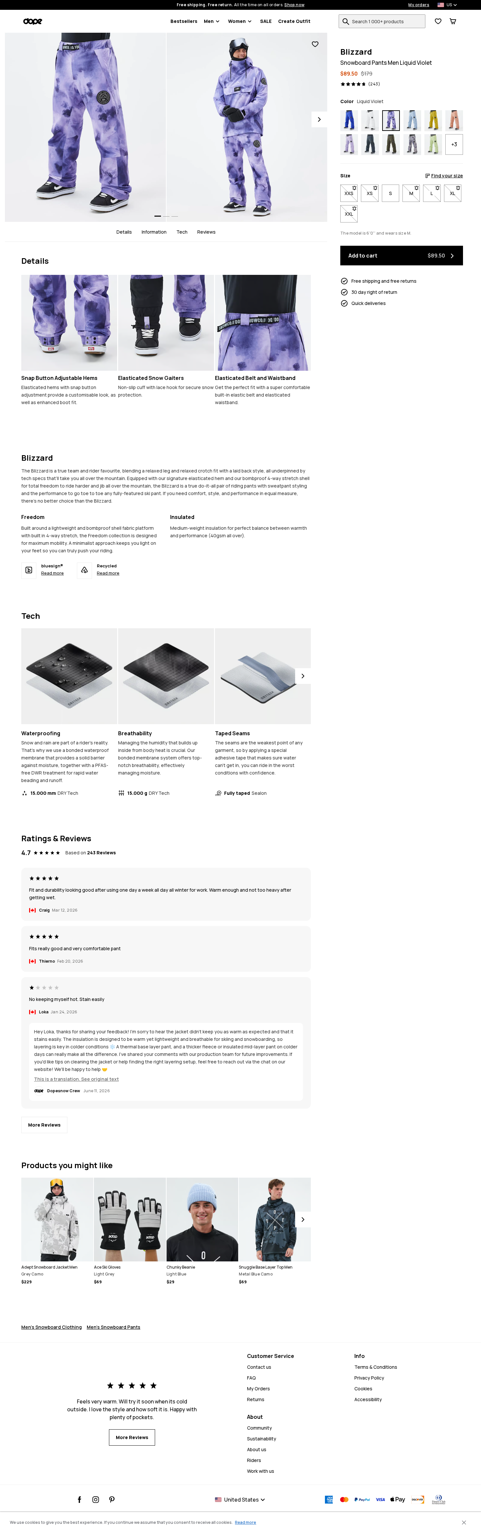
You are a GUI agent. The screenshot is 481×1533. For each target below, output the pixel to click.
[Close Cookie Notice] (464, 1522)
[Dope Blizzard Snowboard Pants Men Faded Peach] (454, 120)
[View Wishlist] (438, 21)
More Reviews (44, 1125)
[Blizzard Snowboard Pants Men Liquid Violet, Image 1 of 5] (85, 127)
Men (209, 21)
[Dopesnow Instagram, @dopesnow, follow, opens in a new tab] (95, 1499)
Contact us (259, 1367)
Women (237, 21)
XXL (351, 214)
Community (259, 1428)
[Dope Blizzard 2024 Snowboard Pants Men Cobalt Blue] (349, 120)
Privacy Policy (369, 1378)
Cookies (363, 1388)
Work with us (260, 1471)
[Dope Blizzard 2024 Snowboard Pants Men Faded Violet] (349, 144)
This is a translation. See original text (76, 1079)
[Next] (319, 119)
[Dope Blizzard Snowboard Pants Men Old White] (370, 120)
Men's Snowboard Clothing (51, 1327)
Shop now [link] (294, 5)
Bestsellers (183, 21)
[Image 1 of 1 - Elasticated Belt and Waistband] (263, 323)
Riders (254, 1460)
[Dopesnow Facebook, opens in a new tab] (79, 1499)
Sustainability (261, 1438)
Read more (52, 573)
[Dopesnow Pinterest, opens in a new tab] (111, 1499)
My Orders (258, 1388)
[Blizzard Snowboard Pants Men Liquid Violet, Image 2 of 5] (247, 127)
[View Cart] (452, 21)
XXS (351, 193)
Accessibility (368, 1399)
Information (154, 232)
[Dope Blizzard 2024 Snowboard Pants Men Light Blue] (412, 120)
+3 (454, 144)
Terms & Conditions (375, 1367)
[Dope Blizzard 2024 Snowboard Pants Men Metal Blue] (370, 144)
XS (372, 193)
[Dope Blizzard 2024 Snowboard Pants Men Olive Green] (391, 144)
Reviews (206, 232)
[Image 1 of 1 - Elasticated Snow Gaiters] (166, 323)
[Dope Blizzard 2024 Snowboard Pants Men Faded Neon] (433, 144)
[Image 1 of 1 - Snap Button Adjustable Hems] (69, 323)
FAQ (251, 1378)
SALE (266, 21)
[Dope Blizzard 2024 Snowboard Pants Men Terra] (412, 144)
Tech (181, 232)
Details (124, 232)
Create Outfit (294, 21)
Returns (255, 1399)
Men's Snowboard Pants (113, 1327)
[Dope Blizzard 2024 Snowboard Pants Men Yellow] (433, 120)
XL (455, 193)
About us (256, 1449)
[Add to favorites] (315, 44)
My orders (418, 5)
